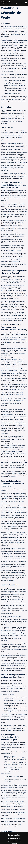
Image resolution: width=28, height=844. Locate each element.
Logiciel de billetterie (12, 841)
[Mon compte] (21, 3)
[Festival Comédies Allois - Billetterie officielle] (16, 3)
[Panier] (26, 3)
